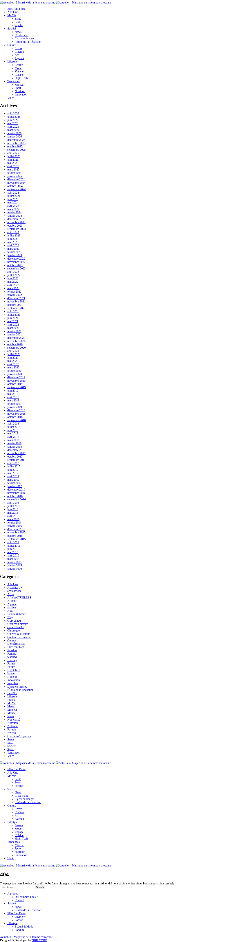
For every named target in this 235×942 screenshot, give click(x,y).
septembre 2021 (16, 308)
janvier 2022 (14, 294)
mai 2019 (12, 393)
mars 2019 (13, 400)
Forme (11, 663)
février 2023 (14, 252)
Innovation (21, 94)
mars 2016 (13, 519)
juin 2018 (12, 430)
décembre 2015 (16, 529)
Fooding (12, 660)
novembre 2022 (16, 261)
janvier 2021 (14, 334)
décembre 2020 (16, 337)
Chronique (13, 630)
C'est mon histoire (17, 623)
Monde (11, 713)
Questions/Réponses (19, 736)
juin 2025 (12, 159)
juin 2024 (12, 199)
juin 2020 (12, 357)
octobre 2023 (15, 225)
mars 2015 (13, 558)
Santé (18, 18)
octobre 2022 (15, 265)
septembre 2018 (16, 420)
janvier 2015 (14, 565)
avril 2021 (13, 324)
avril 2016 (13, 515)
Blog (10, 617)
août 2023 (13, 232)
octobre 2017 (15, 456)
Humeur (12, 676)
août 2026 (13, 113)
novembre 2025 (16, 143)
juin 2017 (12, 469)
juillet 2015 (13, 545)
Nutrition (20, 91)
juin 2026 (12, 120)
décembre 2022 (16, 258)
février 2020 (14, 370)
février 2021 (14, 331)
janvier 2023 (14, 255)
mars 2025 (13, 169)
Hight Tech (21, 78)
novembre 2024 (16, 182)
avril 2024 (13, 205)
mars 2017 (13, 479)
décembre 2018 (16, 410)
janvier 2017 (14, 486)
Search (40, 887)
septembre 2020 (16, 347)
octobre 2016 (15, 496)
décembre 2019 (16, 377)
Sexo (18, 21)
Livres (18, 48)
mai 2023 (12, 242)
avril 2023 (13, 245)
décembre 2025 (16, 139)
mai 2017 (12, 473)
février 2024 (14, 212)
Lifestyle (12, 61)
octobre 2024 (15, 186)
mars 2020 (13, 367)
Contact (19, 900)
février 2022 (14, 291)
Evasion (12, 650)
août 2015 (13, 542)
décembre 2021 (16, 298)
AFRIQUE (13, 600)
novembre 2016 (16, 492)
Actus (10, 594)
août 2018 (13, 423)
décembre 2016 (16, 489)
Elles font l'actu (16, 647)
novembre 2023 (16, 222)
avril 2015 (13, 555)
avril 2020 (13, 364)
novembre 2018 (16, 413)
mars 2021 (13, 327)
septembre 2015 (16, 539)
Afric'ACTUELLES (19, 597)
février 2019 (14, 403)
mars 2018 (13, 440)
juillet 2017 (13, 466)
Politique (12, 726)
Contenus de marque (19, 637)
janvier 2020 (14, 374)
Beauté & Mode (16, 614)
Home (11, 673)
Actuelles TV (15, 587)
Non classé (13, 719)
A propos (12, 893)
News (18, 31)
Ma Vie (11, 15)
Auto (10, 610)
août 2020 (13, 350)
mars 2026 (13, 129)
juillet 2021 (13, 314)
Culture (11, 45)
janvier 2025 (14, 176)
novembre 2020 (16, 341)
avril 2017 (13, 476)
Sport (18, 87)
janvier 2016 (14, 525)
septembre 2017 (16, 459)
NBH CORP (39, 940)
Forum (11, 666)
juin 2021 (12, 317)
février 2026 (14, 133)
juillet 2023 (13, 235)
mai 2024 (12, 202)
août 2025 (13, 153)
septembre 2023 (16, 228)
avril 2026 (13, 126)
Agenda (19, 58)
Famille (11, 653)
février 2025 (14, 172)
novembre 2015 (16, 532)
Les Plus (12, 693)
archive (11, 607)
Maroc (11, 706)
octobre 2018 (15, 416)
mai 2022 (12, 281)
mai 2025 (12, 162)
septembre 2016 (16, 499)
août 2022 (13, 271)
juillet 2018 (13, 426)
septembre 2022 (16, 268)
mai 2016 (12, 512)
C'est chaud (14, 620)
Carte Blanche (15, 627)
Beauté (19, 64)
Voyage (19, 71)
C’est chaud (21, 35)
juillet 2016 (13, 506)
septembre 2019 (16, 387)
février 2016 (14, 522)
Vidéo (10, 97)
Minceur (19, 84)
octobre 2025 (15, 146)
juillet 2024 (13, 195)
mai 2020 (12, 360)
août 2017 (13, 463)
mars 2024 (13, 209)
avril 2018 (13, 436)
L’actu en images (24, 38)
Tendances (13, 81)
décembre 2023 (16, 219)
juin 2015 (12, 548)
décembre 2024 (16, 179)
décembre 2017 (16, 449)
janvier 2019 (14, 407)
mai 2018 (12, 433)
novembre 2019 (16, 380)
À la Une (12, 12)
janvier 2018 (14, 446)
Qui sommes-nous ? (26, 896)
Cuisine (19, 74)
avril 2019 (13, 397)
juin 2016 (12, 509)
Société (11, 28)
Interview (12, 683)
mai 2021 (12, 321)
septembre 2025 (16, 149)
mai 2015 (12, 552)
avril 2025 (13, 166)
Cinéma (19, 51)
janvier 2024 (14, 215)
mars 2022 (13, 288)
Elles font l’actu (16, 8)
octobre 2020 (15, 344)
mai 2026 (12, 123)
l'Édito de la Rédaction (20, 689)
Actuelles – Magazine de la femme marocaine (26, 937)
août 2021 (13, 311)
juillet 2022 (13, 275)
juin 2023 (12, 238)
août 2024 (13, 192)
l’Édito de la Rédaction (28, 41)
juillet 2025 (13, 156)
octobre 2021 (15, 304)
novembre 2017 (16, 453)
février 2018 (14, 443)
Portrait (11, 729)
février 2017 (14, 482)
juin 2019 (12, 390)
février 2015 (14, 562)
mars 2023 (13, 248)
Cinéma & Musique (18, 633)
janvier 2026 (14, 136)
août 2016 (13, 502)
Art (17, 54)
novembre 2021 (16, 301)
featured (12, 656)
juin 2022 (12, 278)
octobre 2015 (15, 535)
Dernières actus (16, 643)
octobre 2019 (15, 383)
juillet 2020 (13, 354)
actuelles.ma (14, 590)
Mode (18, 68)
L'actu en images (17, 686)
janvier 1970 (14, 568)
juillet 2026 (13, 116)
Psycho (19, 25)
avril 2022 (13, 285)
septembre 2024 (16, 189)
